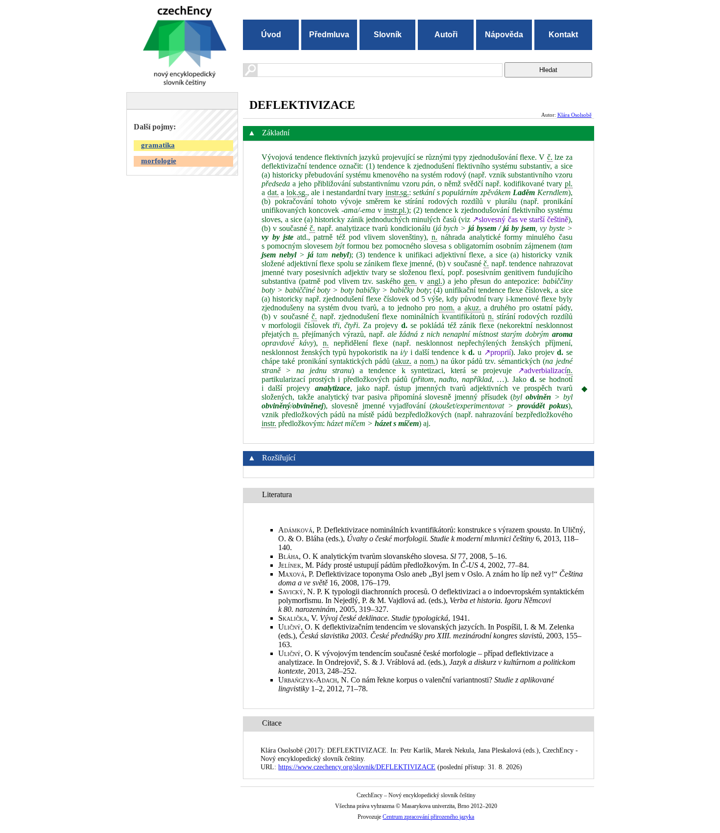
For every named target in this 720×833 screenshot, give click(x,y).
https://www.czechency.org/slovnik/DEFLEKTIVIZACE (356, 767)
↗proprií (497, 352)
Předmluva (329, 34)
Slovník (388, 34)
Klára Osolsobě (574, 115)
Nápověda (504, 34)
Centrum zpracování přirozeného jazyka (428, 816)
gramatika (158, 145)
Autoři (445, 34)
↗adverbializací (542, 370)
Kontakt (563, 34)
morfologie (158, 161)
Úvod (271, 34)
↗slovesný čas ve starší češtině (520, 219)
